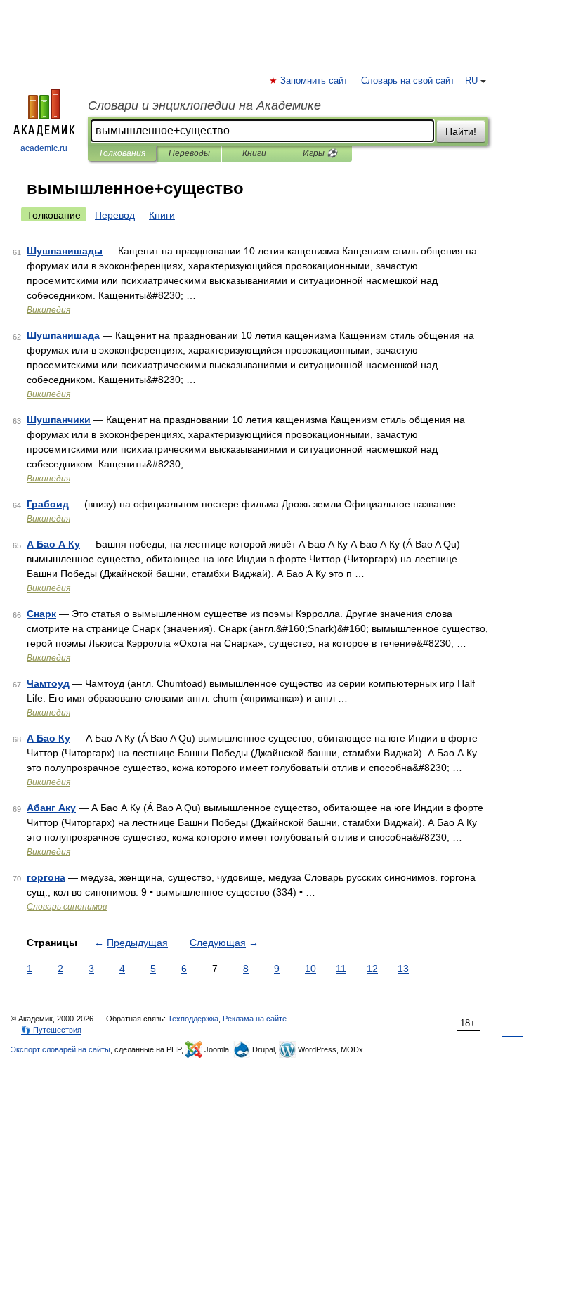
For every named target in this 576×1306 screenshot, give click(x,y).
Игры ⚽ (320, 153)
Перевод (115, 215)
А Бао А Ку (53, 544)
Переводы (189, 153)
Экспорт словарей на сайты (60, 1049)
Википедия (48, 310)
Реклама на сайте (255, 1018)
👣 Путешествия (51, 1030)
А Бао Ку (48, 738)
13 (403, 968)
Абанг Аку (51, 807)
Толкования (121, 153)
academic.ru (43, 148)
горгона (46, 877)
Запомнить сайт (315, 81)
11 (341, 968)
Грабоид (48, 504)
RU (471, 81)
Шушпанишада (63, 335)
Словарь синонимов (67, 907)
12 (372, 968)
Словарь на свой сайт (407, 81)
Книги (254, 153)
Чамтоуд (48, 683)
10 (310, 968)
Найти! (460, 131)
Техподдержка (193, 1018)
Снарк (41, 613)
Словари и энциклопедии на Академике (204, 105)
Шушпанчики (59, 419)
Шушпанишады (65, 251)
